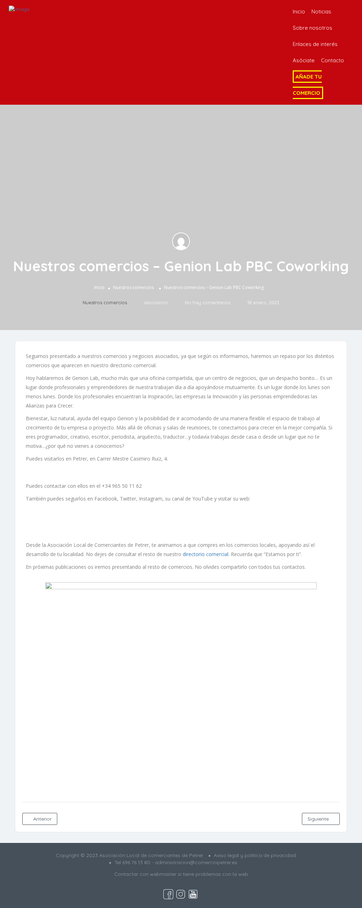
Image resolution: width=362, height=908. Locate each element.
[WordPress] (223, 523)
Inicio (299, 11)
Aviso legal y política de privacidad (255, 855)
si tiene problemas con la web (213, 874)
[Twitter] (181, 523)
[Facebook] (139, 523)
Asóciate (304, 60)
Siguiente (319, 819)
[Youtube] (202, 523)
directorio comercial (205, 554)
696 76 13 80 (136, 862)
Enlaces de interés (315, 44)
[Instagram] (160, 523)
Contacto (332, 60)
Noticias (321, 11)
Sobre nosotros (312, 27)
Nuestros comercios (133, 287)
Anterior (42, 819)
